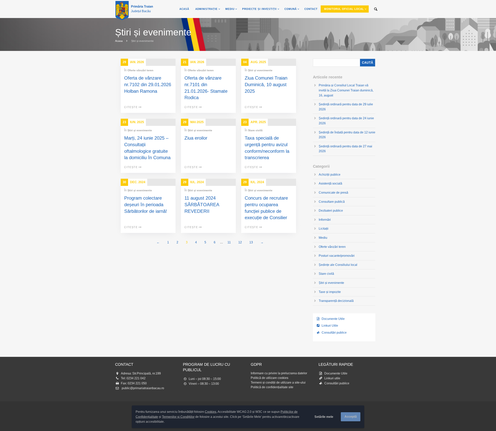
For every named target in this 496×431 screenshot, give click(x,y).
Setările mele (323, 416)
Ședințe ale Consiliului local (338, 264)
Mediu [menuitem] (229, 9)
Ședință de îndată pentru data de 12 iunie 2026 (347, 135)
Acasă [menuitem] (184, 9)
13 (251, 242)
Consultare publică (332, 201)
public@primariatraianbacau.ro (143, 388)
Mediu (323, 237)
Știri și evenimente (260, 70)
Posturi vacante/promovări (337, 255)
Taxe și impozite (330, 292)
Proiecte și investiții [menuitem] (259, 9)
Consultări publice (334, 332)
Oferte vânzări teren (140, 70)
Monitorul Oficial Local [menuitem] (344, 9)
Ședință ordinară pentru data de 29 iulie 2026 (346, 107)
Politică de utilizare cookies (269, 377)
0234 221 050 (137, 383)
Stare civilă (255, 130)
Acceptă (350, 416)
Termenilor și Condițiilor (178, 416)
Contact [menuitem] (311, 9)
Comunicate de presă (333, 192)
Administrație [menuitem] (206, 9)
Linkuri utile (332, 378)
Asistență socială (330, 183)
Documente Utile (333, 318)
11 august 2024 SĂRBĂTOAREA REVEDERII (201, 204)
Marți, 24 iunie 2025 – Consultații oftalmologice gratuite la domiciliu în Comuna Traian (147, 151)
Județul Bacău (142, 9)
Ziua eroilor (195, 138)
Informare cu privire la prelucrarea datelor (279, 373)
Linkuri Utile (330, 325)
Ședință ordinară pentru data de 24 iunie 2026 (346, 121)
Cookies (210, 411)
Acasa (119, 40)
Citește (131, 107)
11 (229, 242)
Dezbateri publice (331, 210)
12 (240, 242)
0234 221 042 (136, 378)
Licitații (323, 228)
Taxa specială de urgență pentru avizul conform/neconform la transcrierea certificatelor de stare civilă (267, 154)
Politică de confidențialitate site (272, 387)
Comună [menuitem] (290, 9)
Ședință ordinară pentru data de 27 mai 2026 (345, 149)
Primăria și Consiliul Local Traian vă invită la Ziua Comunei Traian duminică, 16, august (346, 90)
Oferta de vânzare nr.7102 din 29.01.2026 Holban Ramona (147, 84)
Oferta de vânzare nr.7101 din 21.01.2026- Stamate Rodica (205, 87)
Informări (325, 219)
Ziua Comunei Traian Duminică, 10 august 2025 (266, 84)
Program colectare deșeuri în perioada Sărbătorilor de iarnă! (145, 204)
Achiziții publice (329, 174)
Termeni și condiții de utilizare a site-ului (278, 382)
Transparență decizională (336, 300)
